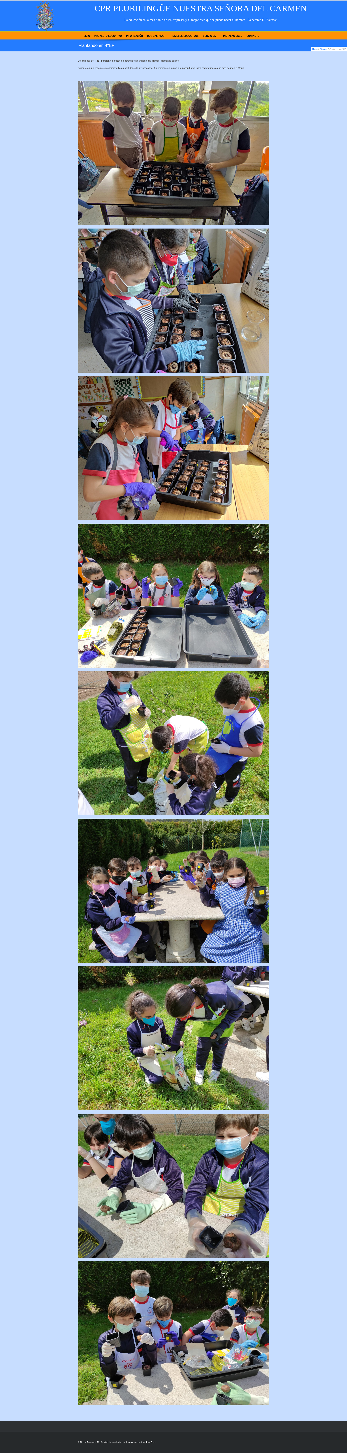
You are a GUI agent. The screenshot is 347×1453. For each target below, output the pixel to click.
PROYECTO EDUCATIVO (108, 36)
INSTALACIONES (232, 36)
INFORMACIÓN (134, 36)
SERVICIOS (209, 36)
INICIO (86, 36)
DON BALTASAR (156, 36)
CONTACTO (253, 36)
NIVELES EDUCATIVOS (185, 36)
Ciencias (323, 49)
